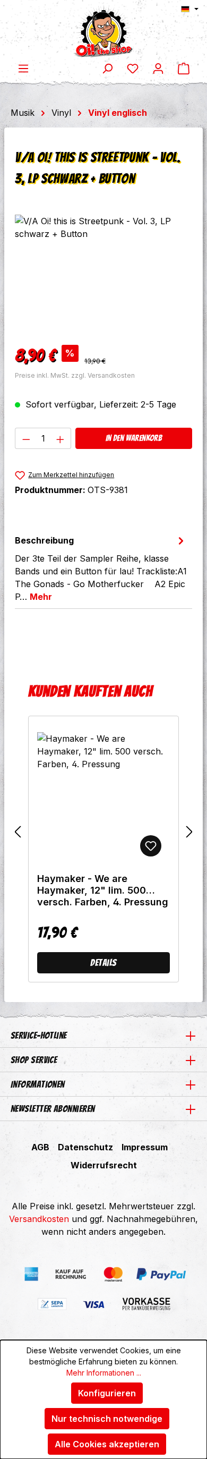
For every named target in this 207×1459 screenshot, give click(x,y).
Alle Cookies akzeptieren (107, 1444)
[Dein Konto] (158, 68)
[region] (103, 274)
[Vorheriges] (17, 832)
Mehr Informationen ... (103, 1372)
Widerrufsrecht (104, 1165)
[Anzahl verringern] (26, 438)
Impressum (145, 1147)
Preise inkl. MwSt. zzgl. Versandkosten (75, 375)
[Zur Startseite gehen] (103, 30)
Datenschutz (85, 1147)
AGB (40, 1147)
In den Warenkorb (134, 438)
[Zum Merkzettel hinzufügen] (150, 845)
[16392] (103, 274)
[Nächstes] (189, 832)
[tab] (101, 568)
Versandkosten (39, 1219)
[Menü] (23, 68)
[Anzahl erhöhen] (60, 438)
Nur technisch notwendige (106, 1418)
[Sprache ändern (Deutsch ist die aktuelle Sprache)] (190, 9)
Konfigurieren (107, 1393)
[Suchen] (107, 68)
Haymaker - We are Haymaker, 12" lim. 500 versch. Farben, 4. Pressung (102, 890)
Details (103, 962)
